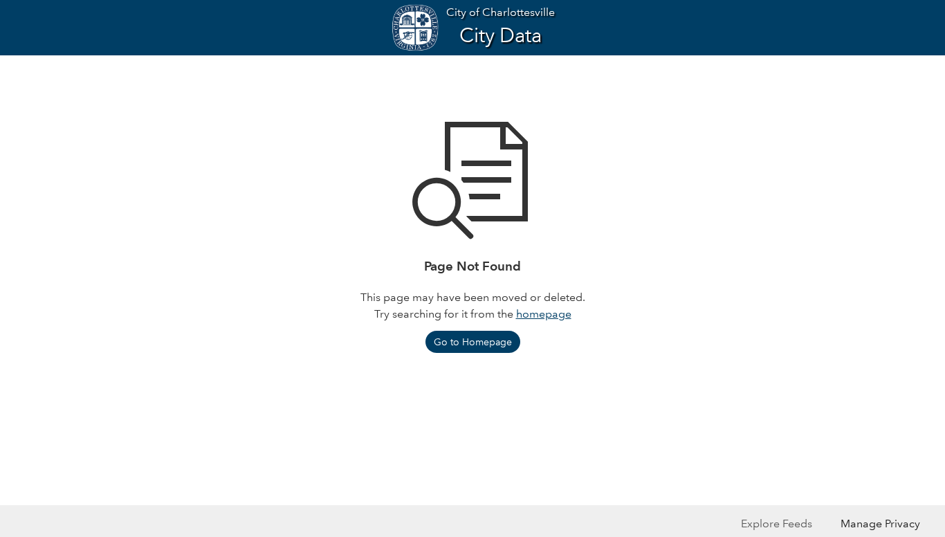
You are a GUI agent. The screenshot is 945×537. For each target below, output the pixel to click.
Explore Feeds (776, 523)
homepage (543, 313)
